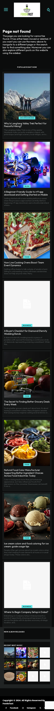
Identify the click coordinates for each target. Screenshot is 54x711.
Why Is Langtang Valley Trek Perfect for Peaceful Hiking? (25, 125)
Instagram (31, 708)
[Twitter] (40, 708)
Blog (27, 186)
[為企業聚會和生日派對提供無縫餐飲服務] (33, 676)
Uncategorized (27, 118)
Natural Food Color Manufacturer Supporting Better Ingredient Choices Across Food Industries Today (23, 473)
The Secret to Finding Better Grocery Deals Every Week (27, 403)
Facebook (14, 708)
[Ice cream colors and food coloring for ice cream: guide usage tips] (27, 517)
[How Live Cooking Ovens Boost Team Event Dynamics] (27, 235)
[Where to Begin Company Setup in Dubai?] (27, 585)
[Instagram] (23, 708)
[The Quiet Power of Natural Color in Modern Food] (21, 676)
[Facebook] (6, 708)
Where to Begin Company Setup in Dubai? (26, 612)
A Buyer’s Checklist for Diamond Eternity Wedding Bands (25, 332)
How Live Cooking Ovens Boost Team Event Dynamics (24, 264)
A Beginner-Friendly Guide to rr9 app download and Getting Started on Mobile (26, 193)
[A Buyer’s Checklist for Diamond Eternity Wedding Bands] (27, 304)
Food (27, 257)
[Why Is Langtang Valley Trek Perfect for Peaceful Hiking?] (27, 96)
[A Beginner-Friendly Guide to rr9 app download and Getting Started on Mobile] (27, 165)
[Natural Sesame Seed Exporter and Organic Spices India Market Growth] (9, 676)
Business (27, 325)
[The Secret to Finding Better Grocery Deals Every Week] (27, 375)
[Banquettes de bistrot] (45, 676)
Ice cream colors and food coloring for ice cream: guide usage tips (26, 545)
